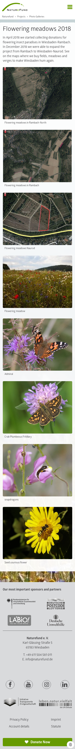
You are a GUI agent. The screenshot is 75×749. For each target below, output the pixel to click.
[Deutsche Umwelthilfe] (56, 625)
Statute (56, 726)
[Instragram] (46, 684)
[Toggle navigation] (70, 7)
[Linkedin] (65, 684)
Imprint (56, 719)
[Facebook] (10, 684)
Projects (21, 16)
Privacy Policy (19, 719)
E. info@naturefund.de (37, 659)
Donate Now (40, 742)
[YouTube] (28, 684)
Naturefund (7, 16)
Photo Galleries (36, 16)
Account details (19, 726)
